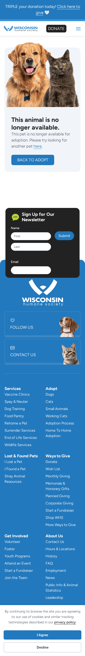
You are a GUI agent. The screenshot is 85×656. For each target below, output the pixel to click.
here (38, 146)
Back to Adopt (32, 159)
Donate (56, 28)
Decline (43, 647)
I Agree (42, 635)
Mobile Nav (78, 29)
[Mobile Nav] (78, 29)
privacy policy (65, 622)
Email (14, 262)
